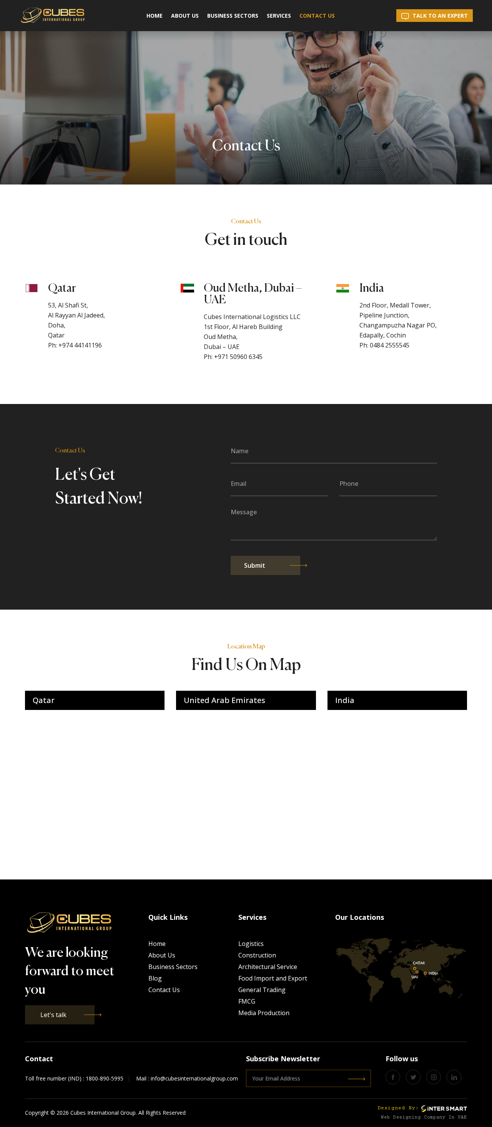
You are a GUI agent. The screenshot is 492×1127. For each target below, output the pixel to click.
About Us (185, 15)
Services (279, 15)
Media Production (263, 1013)
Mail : (187, 1078)
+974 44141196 (80, 345)
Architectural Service (267, 966)
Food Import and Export (272, 978)
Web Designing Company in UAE (424, 1117)
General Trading (262, 990)
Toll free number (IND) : (74, 1078)
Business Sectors (232, 15)
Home (154, 15)
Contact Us (317, 15)
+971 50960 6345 (238, 356)
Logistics (251, 943)
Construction (257, 955)
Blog (155, 978)
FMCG (246, 1001)
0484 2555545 (389, 345)
